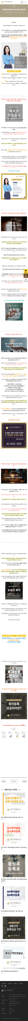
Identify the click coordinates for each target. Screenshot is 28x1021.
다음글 (24, 781)
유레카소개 (3, 983)
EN (22, 2)
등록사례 (21, 983)
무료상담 (15, 983)
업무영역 (10, 983)
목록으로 (14, 781)
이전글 (3, 781)
